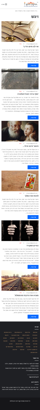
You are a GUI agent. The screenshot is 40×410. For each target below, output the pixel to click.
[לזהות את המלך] (20, 181)
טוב (28, 338)
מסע (27, 340)
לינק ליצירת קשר (34, 377)
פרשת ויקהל (19, 346)
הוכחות (35, 335)
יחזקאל (12, 338)
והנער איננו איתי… (31, 146)
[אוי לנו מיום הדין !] (20, 31)
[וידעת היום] (31, 4)
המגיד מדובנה (15, 335)
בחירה (27, 332)
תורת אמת (34, 352)
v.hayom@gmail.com (31, 44)
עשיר (35, 346)
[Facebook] (22, 393)
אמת (35, 332)
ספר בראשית (21, 11)
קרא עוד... (33, 65)
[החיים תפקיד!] (20, 230)
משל (35, 343)
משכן (5, 340)
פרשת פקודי (9, 346)
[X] (20, 393)
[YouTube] (18, 393)
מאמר (35, 340)
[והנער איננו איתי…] (20, 131)
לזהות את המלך (32, 196)
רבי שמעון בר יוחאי (32, 349)
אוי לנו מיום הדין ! (31, 46)
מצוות (20, 340)
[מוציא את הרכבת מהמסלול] (20, 280)
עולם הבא (19, 343)
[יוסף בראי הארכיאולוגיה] (20, 79)
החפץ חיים (25, 335)
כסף (5, 338)
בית (36, 11)
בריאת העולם (7, 332)
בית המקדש (18, 332)
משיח (12, 340)
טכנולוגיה (21, 338)
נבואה (27, 343)
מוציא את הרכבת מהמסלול (27, 295)
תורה (15, 349)
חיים (6, 335)
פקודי (28, 346)
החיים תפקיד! (33, 245)
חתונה (35, 338)
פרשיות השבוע (30, 11)
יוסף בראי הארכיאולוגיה (28, 94)
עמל (10, 343)
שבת (22, 349)
